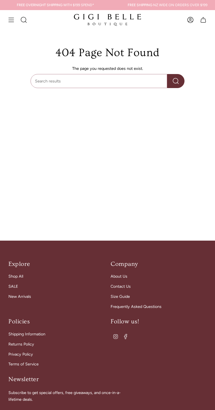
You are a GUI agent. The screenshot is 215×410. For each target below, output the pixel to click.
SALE (13, 286)
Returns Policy (21, 344)
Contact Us (121, 286)
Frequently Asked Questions (136, 306)
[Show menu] (11, 19)
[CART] (203, 19)
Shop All (15, 276)
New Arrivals (19, 296)
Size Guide (120, 296)
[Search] (175, 81)
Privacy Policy (20, 354)
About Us (119, 276)
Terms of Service (23, 364)
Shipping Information (26, 334)
